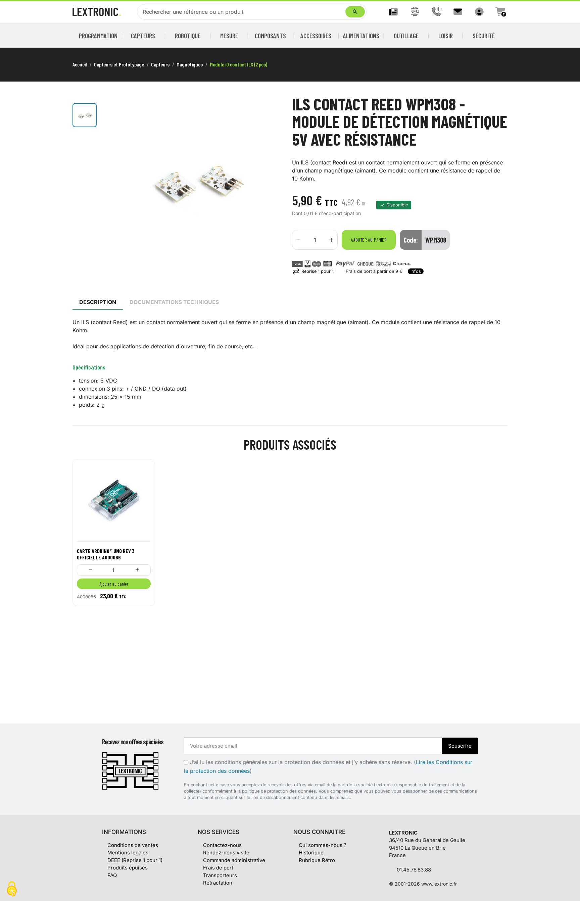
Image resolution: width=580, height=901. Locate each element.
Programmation (98, 36)
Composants (270, 36)
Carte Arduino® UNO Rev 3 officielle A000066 (106, 554)
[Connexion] (479, 11)
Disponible (397, 204)
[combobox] (243, 12)
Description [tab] (97, 302)
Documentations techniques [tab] (174, 302)
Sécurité (484, 36)
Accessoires (315, 36)
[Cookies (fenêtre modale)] (11, 889)
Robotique (187, 36)
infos (415, 271)
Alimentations (361, 36)
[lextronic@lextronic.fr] (458, 11)
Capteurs (143, 36)
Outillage (406, 36)
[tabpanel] (290, 363)
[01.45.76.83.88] (436, 11)
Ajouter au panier (369, 240)
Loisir (445, 36)
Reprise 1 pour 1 (313, 271)
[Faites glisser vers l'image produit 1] (84, 115)
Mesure (229, 36)
